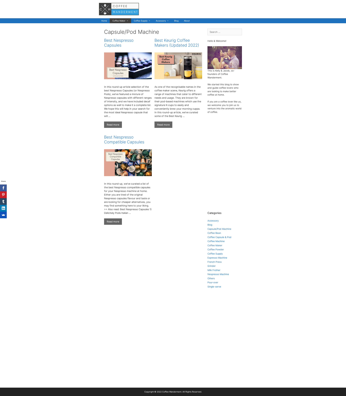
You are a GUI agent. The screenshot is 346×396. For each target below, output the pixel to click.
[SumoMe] (3, 215)
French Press (214, 262)
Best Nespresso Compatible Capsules (124, 139)
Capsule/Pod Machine (219, 229)
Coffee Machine (216, 241)
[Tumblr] (3, 201)
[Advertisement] (227, 165)
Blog (176, 20)
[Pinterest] (3, 194)
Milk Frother (213, 270)
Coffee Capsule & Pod (219, 237)
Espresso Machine (217, 257)
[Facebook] (3, 187)
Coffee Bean (214, 233)
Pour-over (212, 282)
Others (211, 278)
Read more (114, 125)
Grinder (211, 266)
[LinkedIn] (3, 208)
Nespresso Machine (218, 274)
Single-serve (214, 286)
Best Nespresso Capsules (119, 43)
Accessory (161, 20)
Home (104, 20)
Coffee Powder (215, 249)
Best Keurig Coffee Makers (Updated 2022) (176, 43)
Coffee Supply (140, 20)
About (187, 20)
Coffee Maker (118, 20)
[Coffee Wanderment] (119, 8)
